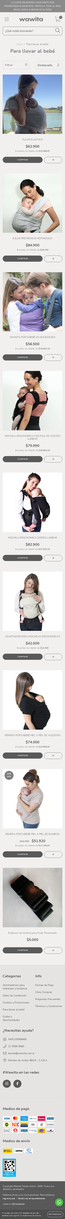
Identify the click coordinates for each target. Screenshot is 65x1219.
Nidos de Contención (15, 995)
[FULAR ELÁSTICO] (53, 160)
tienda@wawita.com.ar (21, 1053)
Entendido (55, 1214)
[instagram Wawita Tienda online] (7, 1084)
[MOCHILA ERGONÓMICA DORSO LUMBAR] (53, 558)
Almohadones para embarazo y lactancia (15, 986)
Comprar (22, 160)
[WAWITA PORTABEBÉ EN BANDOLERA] (53, 357)
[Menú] (7, 19)
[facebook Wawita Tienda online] (17, 1084)
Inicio (20, 44)
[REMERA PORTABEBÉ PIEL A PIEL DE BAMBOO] (53, 854)
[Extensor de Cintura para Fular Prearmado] (53, 950)
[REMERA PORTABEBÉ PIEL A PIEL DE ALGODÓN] (53, 755)
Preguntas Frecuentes (47, 999)
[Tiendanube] (14, 1204)
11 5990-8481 (16, 1046)
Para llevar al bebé (14, 1009)
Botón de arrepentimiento (31, 1198)
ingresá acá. (9, 1198)
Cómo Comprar (43, 992)
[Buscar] (57, 30)
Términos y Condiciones (48, 1006)
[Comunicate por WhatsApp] (59, 1202)
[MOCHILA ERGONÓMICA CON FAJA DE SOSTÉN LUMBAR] (53, 459)
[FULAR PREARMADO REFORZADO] (53, 259)
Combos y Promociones (16, 1002)
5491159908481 (17, 1039)
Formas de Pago (44, 985)
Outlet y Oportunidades (11, 1018)
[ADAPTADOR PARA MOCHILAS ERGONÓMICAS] (53, 657)
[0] (57, 20)
